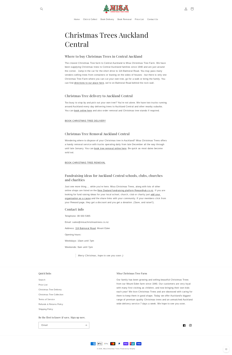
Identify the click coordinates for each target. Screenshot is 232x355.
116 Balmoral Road (85, 228)
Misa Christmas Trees (111, 348)
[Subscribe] (86, 325)
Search (42, 280)
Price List (43, 285)
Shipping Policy (46, 309)
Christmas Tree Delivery (50, 290)
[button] (42, 9)
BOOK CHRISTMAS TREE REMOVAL (85, 162)
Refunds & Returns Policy (51, 304)
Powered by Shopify (127, 348)
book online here (83, 110)
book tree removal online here (110, 148)
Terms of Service (47, 299)
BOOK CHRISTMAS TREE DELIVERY (85, 120)
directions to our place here (89, 83)
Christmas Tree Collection (51, 295)
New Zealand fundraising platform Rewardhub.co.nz (125, 190)
